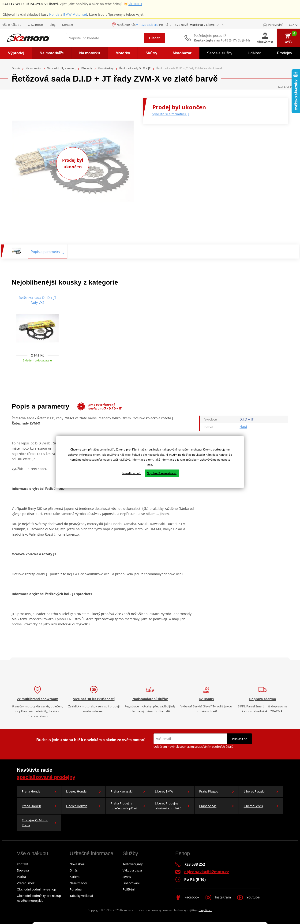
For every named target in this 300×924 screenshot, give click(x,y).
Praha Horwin (31, 806)
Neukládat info (131, 473)
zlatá (243, 426)
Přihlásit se (239, 739)
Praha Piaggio (208, 791)
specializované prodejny (46, 777)
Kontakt (67, 25)
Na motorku (33, 68)
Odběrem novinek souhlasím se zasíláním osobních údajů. (194, 746)
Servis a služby (219, 53)
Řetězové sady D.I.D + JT (134, 68)
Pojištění (129, 889)
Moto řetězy (105, 68)
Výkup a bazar (132, 870)
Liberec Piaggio (254, 791)
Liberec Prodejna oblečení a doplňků (168, 805)
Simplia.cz (205, 910)
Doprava (23, 870)
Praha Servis (207, 806)
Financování (131, 883)
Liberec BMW (164, 791)
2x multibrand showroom (37, 699)
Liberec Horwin (76, 806)
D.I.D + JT (247, 419)
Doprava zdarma (262, 699)
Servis (127, 877)
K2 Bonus (206, 699)
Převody (86, 68)
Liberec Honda (76, 791)
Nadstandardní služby (150, 699)
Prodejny (284, 53)
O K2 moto (35, 25)
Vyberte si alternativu (169, 114)
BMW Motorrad (75, 14)
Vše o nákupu (11, 25)
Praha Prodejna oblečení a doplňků (124, 805)
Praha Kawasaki (121, 791)
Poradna (76, 889)
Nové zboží (77, 864)
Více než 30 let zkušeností (94, 699)
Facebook (191, 897)
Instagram (222, 897)
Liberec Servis (253, 806)
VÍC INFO (135, 4)
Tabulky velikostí (81, 896)
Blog (52, 25)
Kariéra (74, 877)
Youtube (253, 897)
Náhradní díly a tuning (61, 68)
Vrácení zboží (26, 883)
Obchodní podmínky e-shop (36, 889)
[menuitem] (16, 53)
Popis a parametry (45, 251)
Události (255, 53)
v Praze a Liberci (147, 25)
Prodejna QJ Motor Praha (35, 822)
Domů (16, 68)
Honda (54, 14)
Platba (21, 877)
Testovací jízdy (133, 864)
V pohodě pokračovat (161, 473)
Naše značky (78, 883)
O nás (74, 870)
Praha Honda (31, 791)
